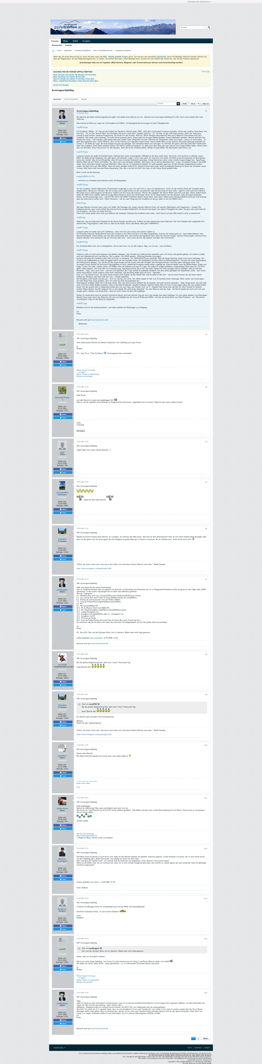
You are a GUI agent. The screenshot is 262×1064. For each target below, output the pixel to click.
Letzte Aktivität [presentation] (71, 99)
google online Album (83, 783)
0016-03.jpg (81, 203)
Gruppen (86, 41)
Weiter (205, 1038)
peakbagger (62, 121)
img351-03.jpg (82, 250)
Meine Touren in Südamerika (88, 374)
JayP (62, 452)
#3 (206, 387)
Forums (55, 41)
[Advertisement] (90, 10)
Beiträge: (60, 134)
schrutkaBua (62, 492)
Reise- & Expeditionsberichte (103, 50)
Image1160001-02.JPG (86, 176)
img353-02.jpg (82, 185)
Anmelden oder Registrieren (198, 2)
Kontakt (198, 1048)
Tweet (64, 141)
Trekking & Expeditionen (83, 50)
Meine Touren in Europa (86, 370)
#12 (205, 849)
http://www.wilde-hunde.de (87, 836)
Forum (59, 50)
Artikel (75, 41)
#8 (206, 654)
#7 (206, 579)
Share (64, 138)
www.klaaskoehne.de (99, 320)
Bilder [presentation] (84, 99)
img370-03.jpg (82, 152)
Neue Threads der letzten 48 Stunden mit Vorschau (74, 75)
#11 (206, 798)
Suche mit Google (61, 85)
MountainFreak (62, 397)
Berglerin (62, 909)
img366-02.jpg (82, 242)
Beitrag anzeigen (98, 704)
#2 (206, 334)
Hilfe (190, 1048)
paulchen (62, 756)
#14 (205, 939)
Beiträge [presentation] (57, 99)
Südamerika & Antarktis (123, 50)
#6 (206, 529)
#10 (205, 745)
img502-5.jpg (82, 303)
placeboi (62, 539)
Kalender (68, 45)
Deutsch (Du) (59, 1048)
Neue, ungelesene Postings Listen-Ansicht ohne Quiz (75, 81)
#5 (206, 482)
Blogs (65, 41)
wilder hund (62, 808)
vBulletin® (199, 1060)
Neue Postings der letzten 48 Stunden (69, 77)
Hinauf (207, 1048)
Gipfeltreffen (68, 50)
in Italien (82, 372)
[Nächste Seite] (199, 103)
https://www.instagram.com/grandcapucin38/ (94, 568)
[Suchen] (209, 27)
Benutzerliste (57, 45)
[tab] (57, 99)
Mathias (62, 859)
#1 (206, 111)
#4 (206, 442)
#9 (206, 695)
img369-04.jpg (82, 127)
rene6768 (62, 665)
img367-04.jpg (82, 228)
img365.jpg (81, 217)
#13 (205, 899)
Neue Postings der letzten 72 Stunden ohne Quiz (73, 79)
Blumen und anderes (85, 376)
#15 (205, 993)
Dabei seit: (62, 130)
